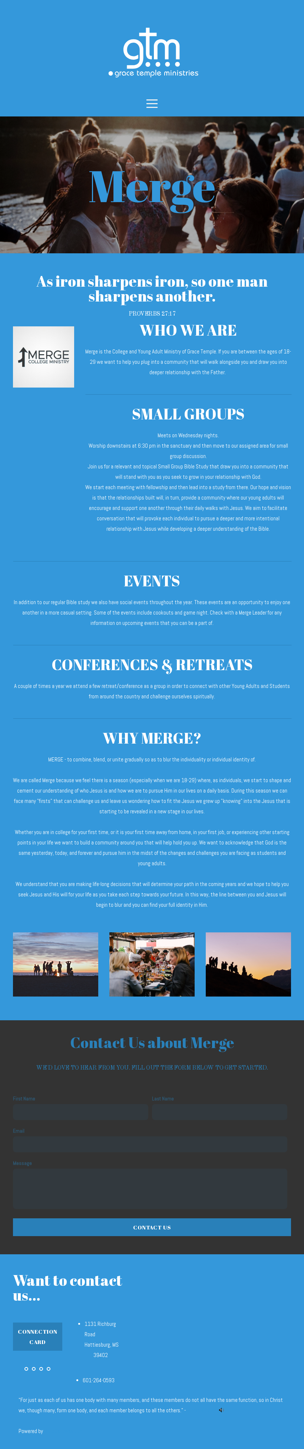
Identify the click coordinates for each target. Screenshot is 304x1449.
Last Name (163, 1099)
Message (22, 1163)
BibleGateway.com (64, 1431)
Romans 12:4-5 (202, 1410)
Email (18, 1131)
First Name (24, 1099)
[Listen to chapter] (221, 1410)
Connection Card (37, 1337)
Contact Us (152, 1227)
